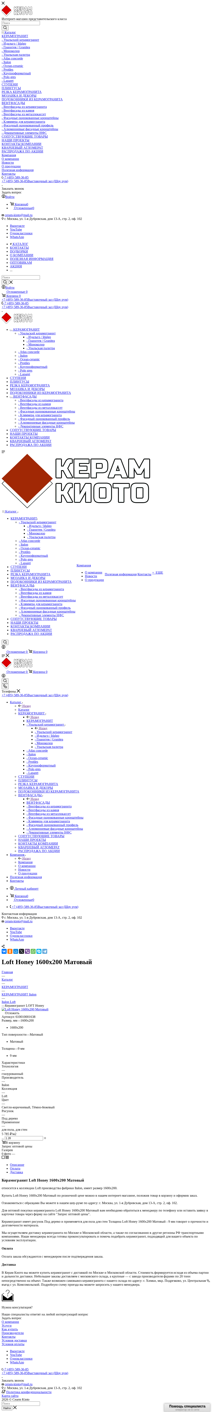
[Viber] (27, 951)
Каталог (24, 709)
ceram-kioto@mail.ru (19, 215)
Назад (26, 706)
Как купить (10, 1329)
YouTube (16, 229)
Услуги (7, 1325)
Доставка (16, 1172)
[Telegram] (44, 951)
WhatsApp (17, 237)
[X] (21, 951)
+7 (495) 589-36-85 (16, 177)
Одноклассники (21, 233)
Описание (17, 1164)
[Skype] (38, 951)
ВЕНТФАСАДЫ (38, 802)
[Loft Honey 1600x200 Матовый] (25, 1009)
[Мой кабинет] (3, 647)
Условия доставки (14, 1340)
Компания (25, 862)
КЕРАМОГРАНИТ (39, 721)
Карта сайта (10, 1396)
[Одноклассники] (9, 951)
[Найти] (5, 28)
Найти (7, 1408)
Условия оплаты (13, 1344)
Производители (13, 1333)
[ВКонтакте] (4, 951)
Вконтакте (17, 226)
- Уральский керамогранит (53, 732)
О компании (10, 1322)
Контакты (9, 1336)
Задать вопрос (12, 1318)
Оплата (15, 1168)
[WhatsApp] (33, 951)
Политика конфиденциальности (29, 1392)
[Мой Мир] (15, 951)
